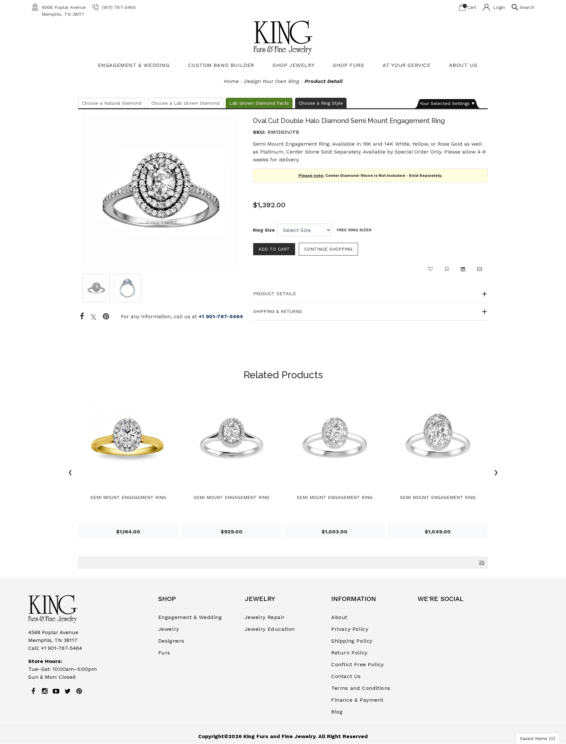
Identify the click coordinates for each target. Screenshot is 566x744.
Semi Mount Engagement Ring (128, 497)
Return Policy (349, 653)
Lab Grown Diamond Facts (259, 103)
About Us (463, 65)
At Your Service (407, 65)
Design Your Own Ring (271, 81)
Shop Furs (348, 65)
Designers (171, 641)
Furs (164, 653)
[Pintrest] (106, 316)
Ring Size (264, 230)
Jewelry (168, 629)
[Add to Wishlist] (430, 272)
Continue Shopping (328, 249)
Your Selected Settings (445, 103)
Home (231, 81)
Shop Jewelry (293, 65)
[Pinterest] (79, 691)
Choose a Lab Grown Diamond (185, 103)
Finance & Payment (357, 700)
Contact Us (346, 676)
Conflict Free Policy (357, 664)
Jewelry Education (270, 629)
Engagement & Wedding (134, 65)
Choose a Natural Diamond (112, 103)
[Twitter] (93, 316)
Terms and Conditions (360, 688)
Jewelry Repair (265, 617)
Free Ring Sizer (354, 230)
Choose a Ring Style (321, 103)
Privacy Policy (349, 629)
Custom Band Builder (221, 65)
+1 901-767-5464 (220, 316)
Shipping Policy (351, 641)
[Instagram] (44, 691)
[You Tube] (56, 691)
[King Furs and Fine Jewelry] (283, 37)
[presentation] (70, 473)
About (339, 617)
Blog (337, 712)
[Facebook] (82, 316)
